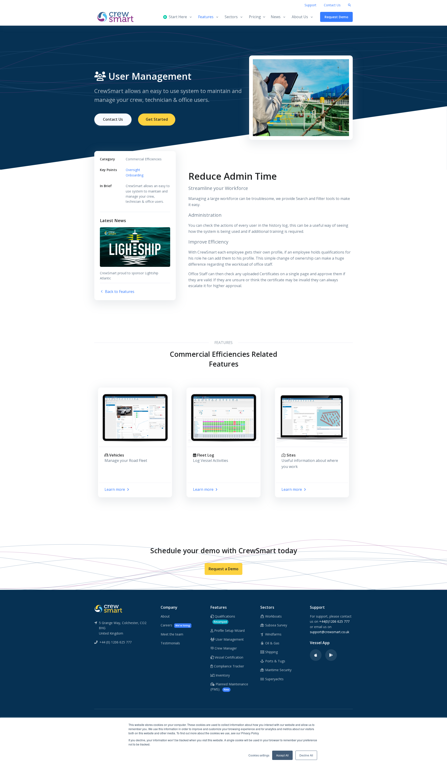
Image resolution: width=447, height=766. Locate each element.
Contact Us (332, 5)
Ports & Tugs (274, 661)
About (165, 616)
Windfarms (272, 634)
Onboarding (134, 175)
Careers (175, 625)
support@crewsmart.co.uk (329, 632)
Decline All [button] (306, 755)
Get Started (157, 119)
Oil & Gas (271, 643)
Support (310, 5)
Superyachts (274, 679)
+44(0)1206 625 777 (334, 621)
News (276, 16)
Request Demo (336, 17)
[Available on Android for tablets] (331, 655)
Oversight (133, 170)
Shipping (271, 652)
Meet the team (172, 634)
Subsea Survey (275, 625)
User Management (229, 639)
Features (205, 16)
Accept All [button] (282, 755)
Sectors (231, 16)
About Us (300, 16)
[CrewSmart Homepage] (117, 17)
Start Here (177, 16)
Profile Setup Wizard (229, 630)
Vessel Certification (228, 657)
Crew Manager (225, 648)
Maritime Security (277, 670)
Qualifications (224, 618)
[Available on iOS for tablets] (316, 655)
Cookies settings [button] (258, 755)
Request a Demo (223, 568)
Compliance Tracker (228, 666)
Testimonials (170, 643)
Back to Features (119, 291)
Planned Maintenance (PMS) (229, 686)
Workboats (273, 616)
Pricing (255, 16)
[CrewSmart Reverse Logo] (108, 608)
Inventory (222, 675)
